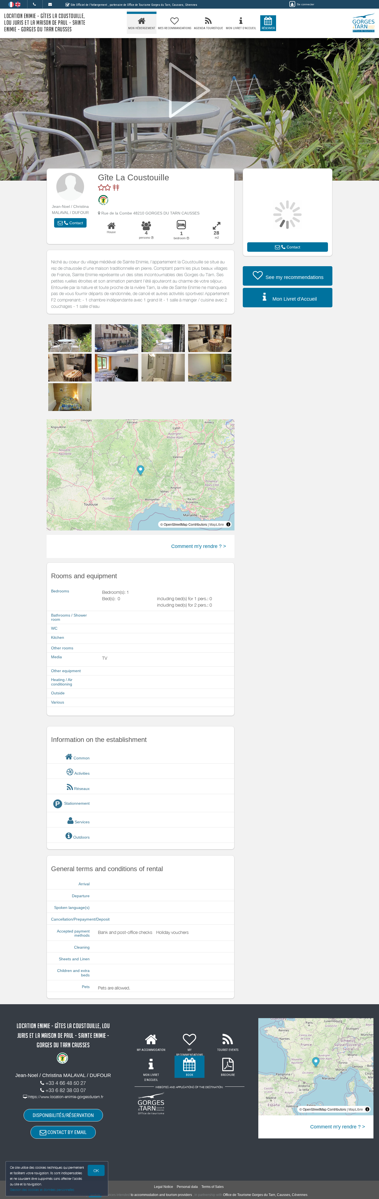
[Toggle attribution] (228, 524)
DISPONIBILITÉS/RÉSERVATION (63, 1115)
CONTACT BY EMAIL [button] (66, 1132)
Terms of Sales (212, 1187)
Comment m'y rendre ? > (198, 546)
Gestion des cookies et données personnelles (42, 1190)
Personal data (187, 1187)
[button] (70, 223)
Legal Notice (163, 1187)
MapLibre (216, 524)
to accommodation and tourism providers (161, 1195)
